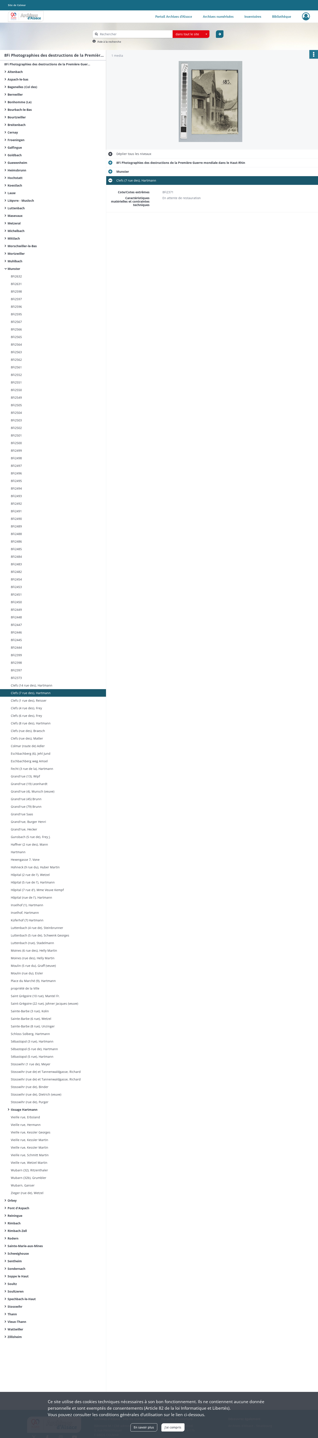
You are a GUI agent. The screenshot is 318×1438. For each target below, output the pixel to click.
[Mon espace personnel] (306, 16)
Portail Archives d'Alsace (173, 16)
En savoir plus (144, 1427)
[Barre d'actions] (313, 54)
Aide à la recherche (109, 42)
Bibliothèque (281, 16)
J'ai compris (173, 1427)
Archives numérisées (218, 16)
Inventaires (252, 16)
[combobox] (191, 34)
